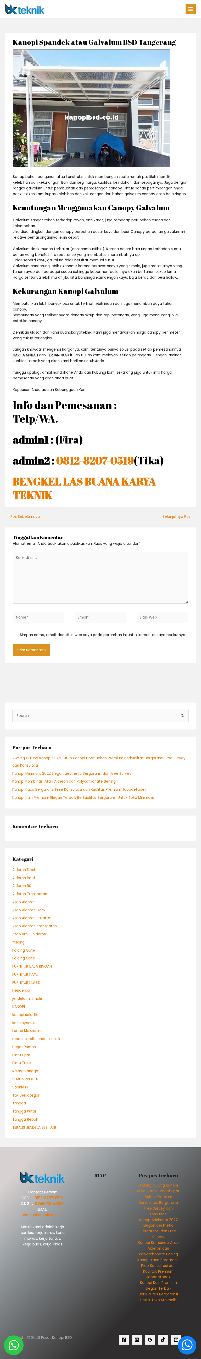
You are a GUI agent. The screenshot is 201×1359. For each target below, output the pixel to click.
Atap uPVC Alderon (29, 934)
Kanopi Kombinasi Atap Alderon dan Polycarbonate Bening (64, 781)
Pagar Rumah (24, 1046)
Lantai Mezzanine (27, 1030)
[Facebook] (124, 1340)
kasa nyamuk (24, 1022)
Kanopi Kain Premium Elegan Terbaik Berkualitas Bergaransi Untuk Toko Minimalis (83, 797)
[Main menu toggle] (191, 9)
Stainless (20, 1087)
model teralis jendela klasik (36, 1038)
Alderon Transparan (29, 893)
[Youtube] (176, 1340)
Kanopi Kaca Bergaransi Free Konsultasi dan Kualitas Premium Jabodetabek (79, 789)
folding (18, 942)
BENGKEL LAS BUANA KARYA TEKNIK (84, 488)
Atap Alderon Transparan (34, 926)
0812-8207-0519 (95, 460)
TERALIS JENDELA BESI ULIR (34, 1127)
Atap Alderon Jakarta (31, 918)
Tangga (19, 1103)
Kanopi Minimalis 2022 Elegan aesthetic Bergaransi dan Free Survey (71, 773)
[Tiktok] (163, 1340)
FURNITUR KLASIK (26, 982)
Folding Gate (23, 950)
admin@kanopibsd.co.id (42, 1214)
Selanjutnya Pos (179, 516)
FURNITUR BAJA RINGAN (32, 966)
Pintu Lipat (21, 1055)
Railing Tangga (25, 1071)
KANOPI (18, 1006)
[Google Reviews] (150, 1340)
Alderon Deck (24, 869)
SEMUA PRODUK (25, 1079)
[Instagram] (137, 1340)
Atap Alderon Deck (29, 910)
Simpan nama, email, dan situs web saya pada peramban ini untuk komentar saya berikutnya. (103, 634)
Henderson (21, 990)
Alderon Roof (23, 877)
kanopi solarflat (26, 1014)
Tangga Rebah (25, 1119)
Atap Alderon (24, 902)
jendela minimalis (27, 998)
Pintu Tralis (21, 1062)
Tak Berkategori (26, 1095)
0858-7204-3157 (49, 1203)
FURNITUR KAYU (25, 974)
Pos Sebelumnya (23, 516)
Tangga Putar (24, 1111)
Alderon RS (21, 885)
